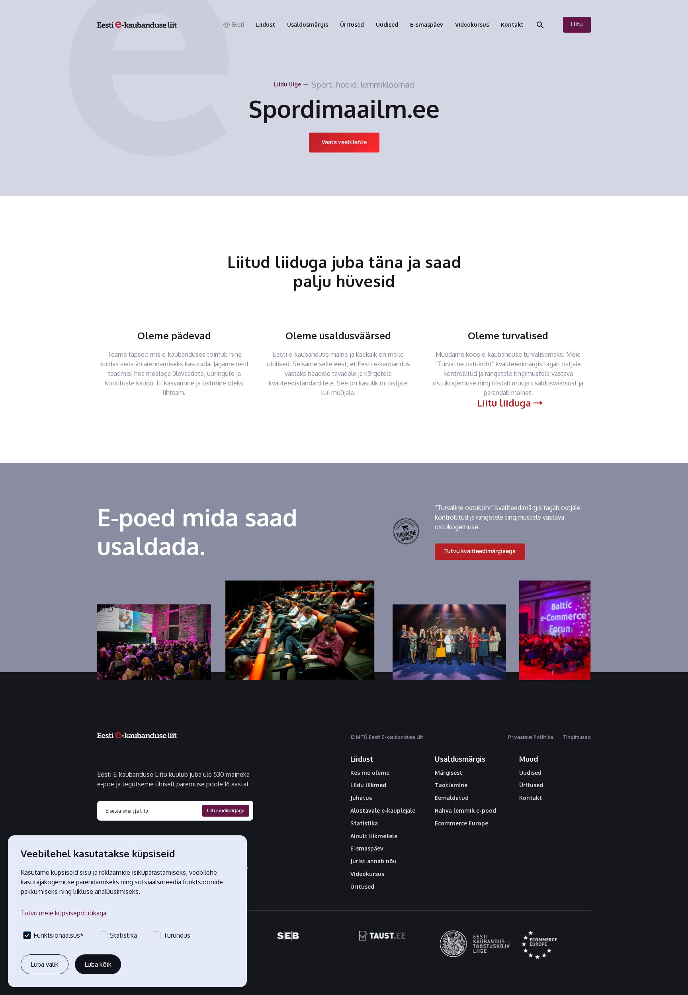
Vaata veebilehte (344, 142)
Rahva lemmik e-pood (465, 810)
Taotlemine (451, 785)
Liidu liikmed (368, 785)
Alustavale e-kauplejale (382, 810)
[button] (233, 24)
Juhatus (361, 798)
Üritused (362, 887)
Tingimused (577, 737)
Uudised (530, 773)
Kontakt (530, 798)
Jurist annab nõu (373, 861)
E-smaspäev (366, 848)
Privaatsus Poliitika (530, 737)
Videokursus (367, 874)
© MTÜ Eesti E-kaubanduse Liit (386, 737)
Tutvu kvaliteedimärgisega (480, 551)
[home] (137, 25)
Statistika (364, 823)
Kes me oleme (369, 773)
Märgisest (448, 773)
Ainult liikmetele (373, 836)
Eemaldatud (452, 798)
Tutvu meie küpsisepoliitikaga (63, 913)
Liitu (577, 24)
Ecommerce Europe (461, 823)
